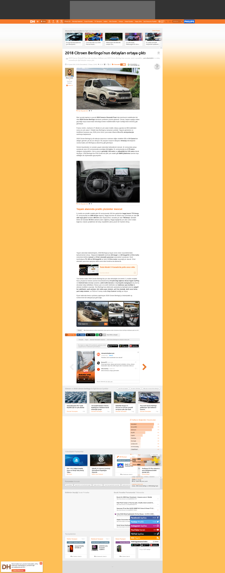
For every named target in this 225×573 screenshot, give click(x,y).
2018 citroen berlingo (82, 389)
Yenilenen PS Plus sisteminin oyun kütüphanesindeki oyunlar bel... (151, 470)
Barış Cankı (69, 78)
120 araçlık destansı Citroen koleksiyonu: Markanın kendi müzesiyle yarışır (100, 407)
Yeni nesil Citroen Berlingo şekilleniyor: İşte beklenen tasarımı (148, 407)
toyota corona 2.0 (98, 485)
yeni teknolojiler (148, 58)
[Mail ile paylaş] (100, 334)
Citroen (68, 389)
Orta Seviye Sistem (125, 542)
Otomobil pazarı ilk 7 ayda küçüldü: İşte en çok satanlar (75, 406)
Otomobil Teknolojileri (74, 31)
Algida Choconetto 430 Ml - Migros (127, 519)
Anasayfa (81, 339)
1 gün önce (110, 362)
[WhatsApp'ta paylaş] (97, 334)
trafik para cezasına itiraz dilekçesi (151, 388)
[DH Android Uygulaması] (135, 545)
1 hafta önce (112, 368)
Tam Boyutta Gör (83, 111)
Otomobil (117, 64)
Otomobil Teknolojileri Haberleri (97, 339)
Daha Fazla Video (88, 353)
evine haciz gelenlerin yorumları (112, 485)
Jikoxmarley (104, 368)
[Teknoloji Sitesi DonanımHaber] (33, 21)
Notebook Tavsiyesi (97, 539)
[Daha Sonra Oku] (158, 52)
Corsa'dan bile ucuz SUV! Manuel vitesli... (93, 43)
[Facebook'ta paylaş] (91, 110)
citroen (133, 486)
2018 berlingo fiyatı (153, 486)
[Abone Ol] (69, 85)
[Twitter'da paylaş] (89, 110)
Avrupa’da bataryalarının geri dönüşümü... (73, 43)
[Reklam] (189, 21)
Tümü (133, 456)
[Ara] (181, 21)
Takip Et (111, 355)
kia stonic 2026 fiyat (135, 388)
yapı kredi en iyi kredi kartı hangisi (83, 485)
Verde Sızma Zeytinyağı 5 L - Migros (128, 525)
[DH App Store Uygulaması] (145, 545)
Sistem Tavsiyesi (121, 539)
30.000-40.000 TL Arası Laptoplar (126, 460)
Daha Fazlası (156, 30)
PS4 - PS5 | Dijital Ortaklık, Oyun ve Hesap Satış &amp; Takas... (75, 470)
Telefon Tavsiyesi (72, 539)
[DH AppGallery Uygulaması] (154, 545)
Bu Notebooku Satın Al (126, 474)
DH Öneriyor (123, 457)
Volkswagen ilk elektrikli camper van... (113, 43)
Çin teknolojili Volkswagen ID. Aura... (132, 43)
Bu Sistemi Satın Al (125, 556)
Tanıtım (156, 541)
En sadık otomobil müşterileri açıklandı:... (153, 43)
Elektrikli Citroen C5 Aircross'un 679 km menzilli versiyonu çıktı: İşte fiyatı (124, 407)
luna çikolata (69, 485)
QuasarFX (104, 362)
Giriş (44, 21)
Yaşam (86, 339)
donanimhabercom (107, 353)
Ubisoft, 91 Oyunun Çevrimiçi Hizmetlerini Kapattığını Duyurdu (101, 470)
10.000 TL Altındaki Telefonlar (76, 542)
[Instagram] (98, 354)
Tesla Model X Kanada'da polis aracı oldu (117, 267)
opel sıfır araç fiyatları (123, 388)
